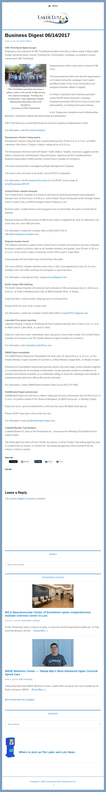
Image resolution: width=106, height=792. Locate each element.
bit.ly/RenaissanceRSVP (17, 184)
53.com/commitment (35, 130)
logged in (22, 498)
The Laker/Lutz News (53, 18)
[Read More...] (40, 631)
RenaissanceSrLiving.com (38, 180)
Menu (55, 6)
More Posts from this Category (19, 699)
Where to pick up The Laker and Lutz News (47, 752)
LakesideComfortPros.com (38, 345)
